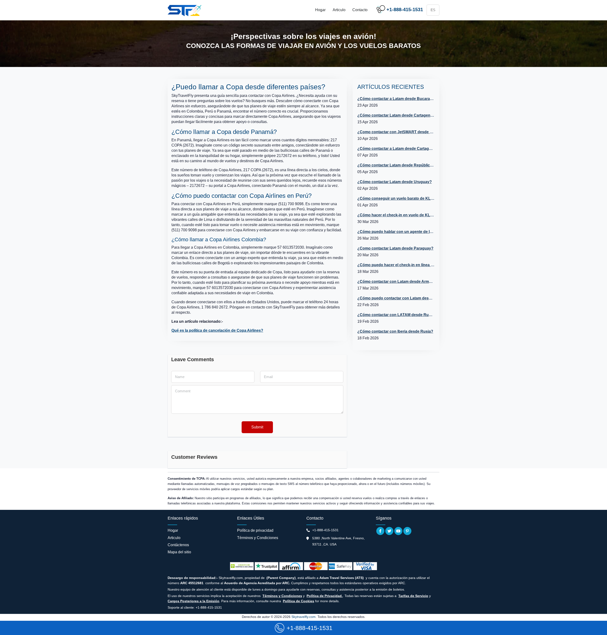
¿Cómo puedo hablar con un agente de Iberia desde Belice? (395, 232)
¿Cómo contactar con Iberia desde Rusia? (395, 331)
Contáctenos (178, 545)
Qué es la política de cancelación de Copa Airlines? (217, 330)
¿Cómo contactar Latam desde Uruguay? (394, 182)
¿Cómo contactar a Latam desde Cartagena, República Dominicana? (395, 149)
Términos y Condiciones (257, 538)
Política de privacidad (255, 530)
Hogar (320, 10)
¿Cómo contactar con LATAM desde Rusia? (395, 315)
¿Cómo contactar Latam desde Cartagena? (395, 115)
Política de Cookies (298, 601)
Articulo (339, 10)
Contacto (360, 10)
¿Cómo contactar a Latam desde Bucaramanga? (395, 99)
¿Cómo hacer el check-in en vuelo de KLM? (395, 215)
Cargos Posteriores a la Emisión (193, 601)
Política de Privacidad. (325, 596)
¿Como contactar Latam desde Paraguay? (395, 248)
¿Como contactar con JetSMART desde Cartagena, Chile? (395, 132)
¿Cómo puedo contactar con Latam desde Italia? (395, 298)
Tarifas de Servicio (413, 596)
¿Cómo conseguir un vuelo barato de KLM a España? (395, 198)
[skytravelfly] (185, 10)
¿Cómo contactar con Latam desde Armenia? (395, 282)
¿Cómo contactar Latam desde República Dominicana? (395, 165)
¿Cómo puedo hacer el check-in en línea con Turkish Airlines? (395, 265)
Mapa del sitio (179, 552)
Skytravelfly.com (303, 617)
